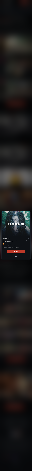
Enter (16, 251)
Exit (16, 256)
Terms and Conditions (8, 241)
